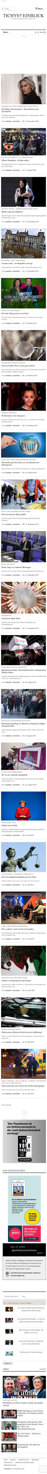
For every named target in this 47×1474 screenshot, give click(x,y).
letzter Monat (25, 1303)
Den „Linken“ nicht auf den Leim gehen (18, 929)
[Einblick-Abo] (24, 1200)
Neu (24, 1296)
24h (4, 1303)
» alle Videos (42, 1369)
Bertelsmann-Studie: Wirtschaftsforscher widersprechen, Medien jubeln (24, 671)
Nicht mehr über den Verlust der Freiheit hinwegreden (23, 1085)
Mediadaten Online (10, 1465)
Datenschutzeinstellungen (24, 1462)
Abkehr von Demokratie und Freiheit (16, 980)
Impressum (35, 1460)
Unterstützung (23, 1460)
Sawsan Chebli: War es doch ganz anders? (18, 365)
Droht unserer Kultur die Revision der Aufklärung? (22, 1032)
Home (5, 1460)
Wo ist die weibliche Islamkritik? (15, 774)
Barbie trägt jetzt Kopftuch (12, 211)
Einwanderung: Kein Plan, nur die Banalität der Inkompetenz (20, 463)
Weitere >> (8, 1363)
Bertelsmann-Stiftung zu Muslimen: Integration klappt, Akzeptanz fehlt (23, 724)
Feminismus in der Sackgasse (13, 415)
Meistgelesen (11, 1296)
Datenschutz (8, 1462)
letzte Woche (13, 1303)
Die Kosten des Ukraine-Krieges (31, 1352)
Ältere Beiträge (6, 1105)
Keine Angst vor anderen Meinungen (16, 567)
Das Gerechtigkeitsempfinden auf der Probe (19, 877)
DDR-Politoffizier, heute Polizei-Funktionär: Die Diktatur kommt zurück (30, 1413)
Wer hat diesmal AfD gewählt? (14, 514)
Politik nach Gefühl (9, 825)
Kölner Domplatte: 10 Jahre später (15, 160)
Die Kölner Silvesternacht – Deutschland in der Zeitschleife (20, 110)
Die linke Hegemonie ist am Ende (15, 313)
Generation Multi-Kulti (11, 618)
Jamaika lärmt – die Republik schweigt (17, 263)
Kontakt (13, 1460)
